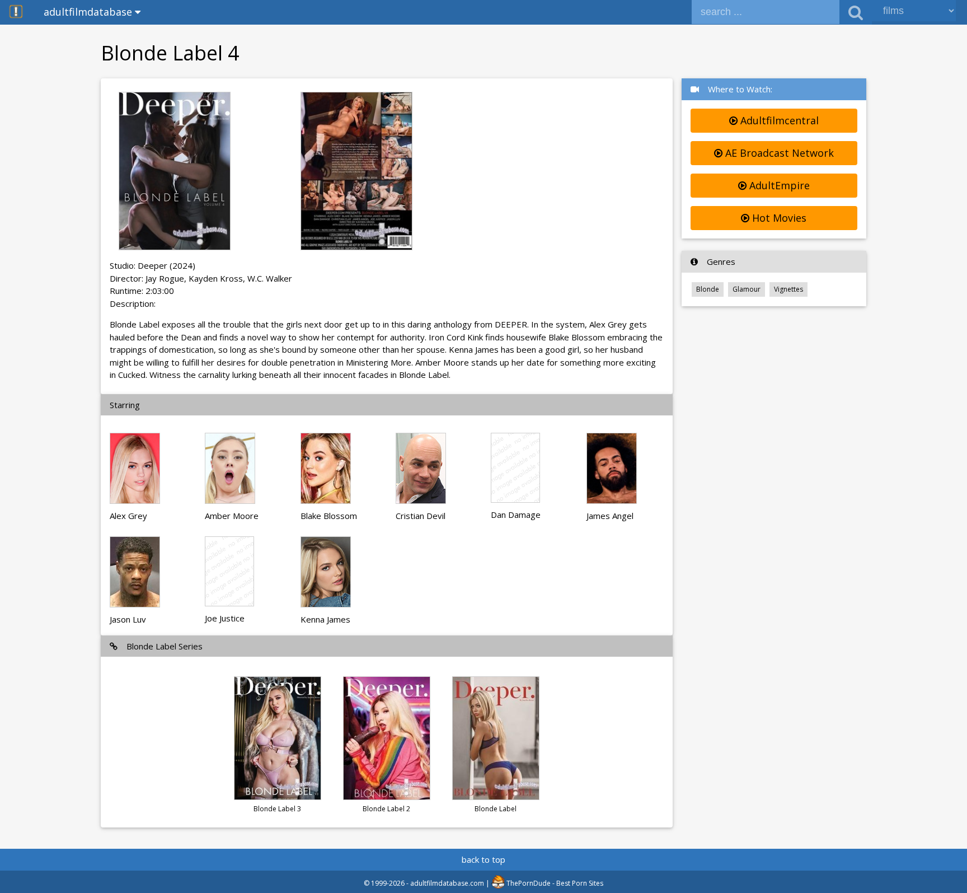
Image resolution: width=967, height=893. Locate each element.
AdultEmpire (778, 185)
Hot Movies (777, 218)
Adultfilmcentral (778, 120)
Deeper (152, 265)
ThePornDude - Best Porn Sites (554, 883)
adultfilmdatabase (89, 11)
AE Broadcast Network (778, 153)
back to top (483, 859)
